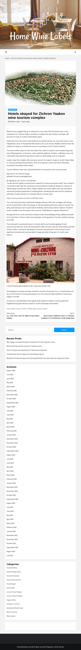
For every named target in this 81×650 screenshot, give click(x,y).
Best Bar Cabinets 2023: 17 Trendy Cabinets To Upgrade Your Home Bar (57, 316)
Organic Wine (11, 600)
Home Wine (12, 109)
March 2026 (10, 387)
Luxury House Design (14, 592)
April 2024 (10, 471)
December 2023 (12, 487)
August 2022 (11, 551)
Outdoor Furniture (13, 604)
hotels (18, 309)
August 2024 (11, 455)
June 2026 (10, 378)
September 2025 (12, 403)
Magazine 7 (51, 647)
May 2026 (10, 382)
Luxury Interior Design (14, 596)
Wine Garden (11, 616)
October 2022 (11, 543)
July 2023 (10, 507)
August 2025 (11, 407)
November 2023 (12, 491)
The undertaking (13, 202)
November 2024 (12, 443)
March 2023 (10, 523)
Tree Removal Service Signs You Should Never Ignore (25, 354)
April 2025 (10, 423)
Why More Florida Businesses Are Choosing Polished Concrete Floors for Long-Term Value (38, 358)
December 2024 (12, 439)
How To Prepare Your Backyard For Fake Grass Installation (27, 350)
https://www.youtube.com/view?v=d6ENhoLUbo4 (25, 198)
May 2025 (10, 419)
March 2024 (10, 475)
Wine (34, 309)
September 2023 (12, 499)
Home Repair (11, 584)
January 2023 (11, 531)
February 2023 (11, 527)
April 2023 (10, 519)
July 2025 (10, 411)
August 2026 (11, 370)
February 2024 (11, 479)
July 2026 (10, 374)
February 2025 (11, 431)
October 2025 (11, 399)
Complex (13, 309)
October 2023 (11, 495)
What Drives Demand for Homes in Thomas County (24, 346)
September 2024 (12, 451)
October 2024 (11, 447)
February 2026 (11, 390)
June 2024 (10, 463)
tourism (29, 309)
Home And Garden (13, 576)
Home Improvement (14, 580)
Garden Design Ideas (14, 572)
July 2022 (10, 555)
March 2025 (10, 427)
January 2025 (11, 435)
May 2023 (10, 515)
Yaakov (39, 309)
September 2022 (12, 547)
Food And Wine (12, 568)
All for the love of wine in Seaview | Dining (23, 316)
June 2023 (10, 511)
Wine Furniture (12, 612)
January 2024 (11, 483)
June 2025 (10, 415)
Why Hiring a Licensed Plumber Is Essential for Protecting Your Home (31, 342)
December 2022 (12, 535)
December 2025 (12, 395)
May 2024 (10, 467)
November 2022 (12, 539)
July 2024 (10, 459)
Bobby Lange (15, 121)
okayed (24, 309)
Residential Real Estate (15, 608)
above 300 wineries (14, 294)
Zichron (44, 309)
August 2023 (11, 503)
